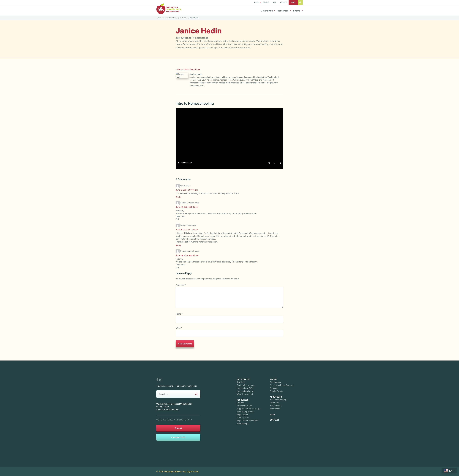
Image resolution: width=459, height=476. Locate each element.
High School (242, 414)
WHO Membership (278, 399)
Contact (283, 2)
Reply (178, 197)
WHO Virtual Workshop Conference (176, 18)
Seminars (274, 388)
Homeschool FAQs (245, 388)
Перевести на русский (186, 386)
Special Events (276, 391)
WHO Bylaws (275, 405)
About (256, 2)
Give (293, 2)
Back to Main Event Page (188, 69)
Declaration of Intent (246, 385)
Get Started (267, 11)
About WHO (276, 397)
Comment (181, 285)
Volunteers (274, 402)
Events (296, 11)
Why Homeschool (245, 394)
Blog (274, 2)
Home (159, 18)
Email (179, 328)
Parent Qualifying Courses (281, 385)
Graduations (275, 382)
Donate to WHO (178, 437)
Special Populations (245, 411)
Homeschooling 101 (245, 391)
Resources (282, 11)
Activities (241, 382)
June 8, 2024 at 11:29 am (187, 229)
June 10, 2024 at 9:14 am (187, 255)
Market (266, 2)
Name (179, 314)
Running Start (243, 417)
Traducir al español (165, 386)
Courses (240, 402)
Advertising (275, 408)
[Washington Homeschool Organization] (169, 8)
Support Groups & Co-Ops (248, 408)
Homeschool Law (244, 405)
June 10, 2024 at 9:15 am (187, 207)
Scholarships (242, 423)
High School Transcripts (247, 420)
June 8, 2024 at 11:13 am (187, 190)
